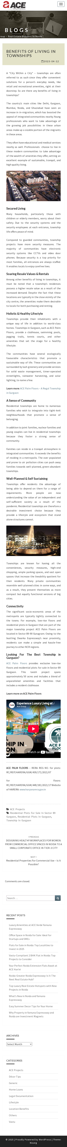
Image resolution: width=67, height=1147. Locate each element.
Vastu (12, 1121)
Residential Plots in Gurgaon (34, 816)
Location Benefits (19, 1108)
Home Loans (16, 1089)
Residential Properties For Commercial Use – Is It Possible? (33, 860)
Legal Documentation (21, 1096)
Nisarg (33, 1142)
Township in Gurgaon (18, 820)
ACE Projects (17, 809)
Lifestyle (14, 1102)
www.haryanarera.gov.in (33, 789)
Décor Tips (15, 1076)
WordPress (45, 1139)
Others (13, 1115)
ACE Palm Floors (17, 663)
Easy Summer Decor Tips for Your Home (31, 1006)
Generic (13, 1083)
